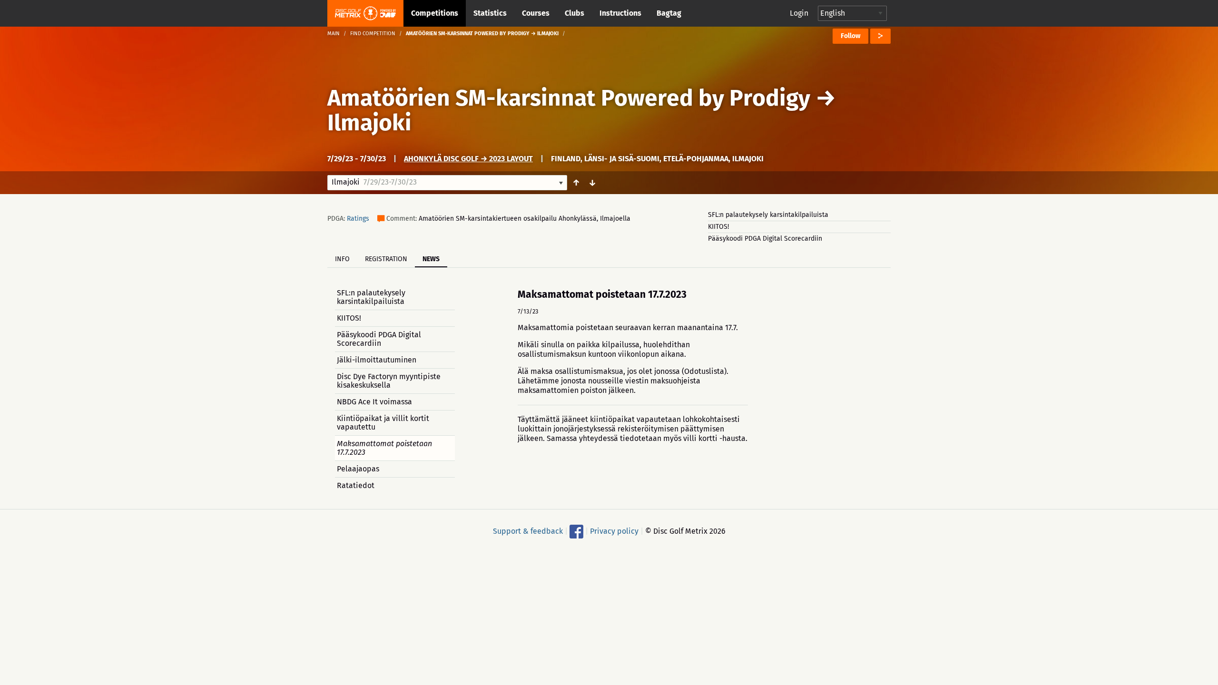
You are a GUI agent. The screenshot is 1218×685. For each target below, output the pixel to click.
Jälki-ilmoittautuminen (376, 359)
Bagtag (669, 13)
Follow (850, 36)
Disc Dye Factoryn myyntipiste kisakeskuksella (389, 381)
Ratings (358, 219)
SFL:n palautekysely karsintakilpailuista (768, 215)
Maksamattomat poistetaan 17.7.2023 (384, 448)
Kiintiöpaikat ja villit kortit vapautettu (383, 422)
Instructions (620, 13)
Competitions (434, 13)
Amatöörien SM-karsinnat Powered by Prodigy (568, 98)
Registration (386, 259)
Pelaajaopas (358, 468)
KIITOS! (718, 227)
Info (342, 259)
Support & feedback (528, 531)
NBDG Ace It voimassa (374, 401)
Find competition (372, 33)
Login (799, 13)
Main (333, 33)
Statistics (490, 13)
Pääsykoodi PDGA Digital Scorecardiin (765, 239)
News (431, 259)
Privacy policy (614, 531)
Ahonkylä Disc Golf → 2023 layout (468, 158)
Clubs (574, 13)
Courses (536, 13)
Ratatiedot (355, 485)
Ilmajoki (369, 123)
